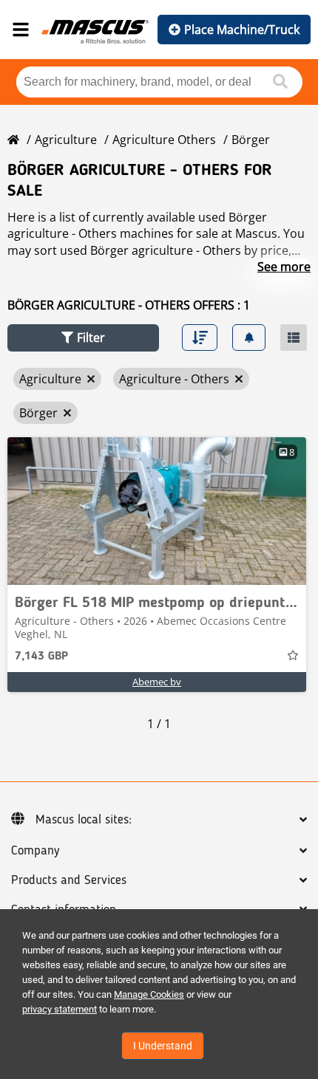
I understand (162, 1046)
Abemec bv (156, 681)
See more (284, 266)
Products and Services (68, 880)
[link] (156, 511)
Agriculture (66, 139)
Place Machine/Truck (242, 29)
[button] (83, 338)
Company (35, 850)
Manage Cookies (149, 994)
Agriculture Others (164, 139)
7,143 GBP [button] (41, 656)
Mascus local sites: (83, 819)
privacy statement (59, 1009)
